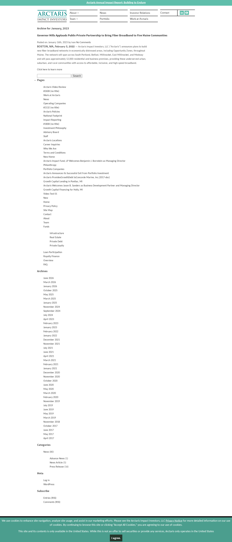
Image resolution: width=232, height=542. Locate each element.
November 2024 (51, 307)
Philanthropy (49, 165)
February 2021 (50, 364)
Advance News (57, 458)
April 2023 (48, 319)
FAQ (45, 264)
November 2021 (51, 344)
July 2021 (48, 348)
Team (73, 19)
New (45, 198)
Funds (46, 227)
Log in (46, 480)
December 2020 (51, 372)
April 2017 (48, 438)
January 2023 (50, 327)
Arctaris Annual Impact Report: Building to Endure (116, 2)
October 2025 (50, 290)
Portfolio (104, 19)
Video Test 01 (50, 194)
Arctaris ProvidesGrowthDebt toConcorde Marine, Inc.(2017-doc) (76, 177)
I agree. (116, 538)
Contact (164, 13)
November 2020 (51, 377)
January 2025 (50, 303)
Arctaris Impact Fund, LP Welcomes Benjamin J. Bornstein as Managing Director (84, 161)
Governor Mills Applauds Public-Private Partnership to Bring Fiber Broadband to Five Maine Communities (102, 35)
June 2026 (48, 278)
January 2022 (50, 335)
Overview (48, 260)
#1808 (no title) (51, 124)
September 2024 (51, 311)
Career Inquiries (51, 144)
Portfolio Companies (53, 169)
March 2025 (49, 299)
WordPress (48, 484)
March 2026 (49, 282)
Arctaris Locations (52, 140)
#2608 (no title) (51, 91)
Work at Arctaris (139, 19)
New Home (49, 157)
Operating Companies (54, 103)
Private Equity (57, 245)
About (73, 13)
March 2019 (49, 418)
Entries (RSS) (49, 498)
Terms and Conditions (54, 153)
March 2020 (49, 393)
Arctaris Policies (51, 112)
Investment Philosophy (54, 128)
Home (46, 202)
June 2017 (48, 430)
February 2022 (50, 331)
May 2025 (48, 294)
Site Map (48, 210)
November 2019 (51, 401)
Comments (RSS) (51, 502)
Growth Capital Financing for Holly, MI (63, 190)
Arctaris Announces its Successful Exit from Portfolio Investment (76, 173)
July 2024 (48, 315)
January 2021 (50, 368)
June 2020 (48, 385)
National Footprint (52, 116)
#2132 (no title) (51, 107)
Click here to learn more (49, 69)
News (103, 13)
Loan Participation (52, 252)
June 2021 (48, 352)
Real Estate (55, 237)
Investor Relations (140, 13)
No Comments (83, 42)
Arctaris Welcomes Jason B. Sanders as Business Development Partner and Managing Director (91, 185)
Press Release (57, 467)
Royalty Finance (51, 256)
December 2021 (51, 340)
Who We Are (49, 149)
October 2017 (50, 426)
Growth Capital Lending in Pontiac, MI (62, 181)
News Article (56, 462)
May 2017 (48, 434)
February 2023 (50, 323)
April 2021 (48, 356)
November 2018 (51, 422)
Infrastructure (57, 233)
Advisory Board (51, 132)
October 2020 (50, 381)
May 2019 (48, 414)
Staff (45, 136)
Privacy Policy (50, 206)
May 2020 (48, 389)
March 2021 (49, 360)
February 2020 (50, 397)
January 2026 (50, 286)
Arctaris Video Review (54, 87)
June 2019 (48, 409)
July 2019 (48, 405)
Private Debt (56, 241)
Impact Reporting (52, 120)
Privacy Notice (174, 520)
